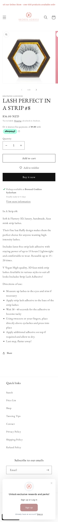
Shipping (17, 120)
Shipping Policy (14, 439)
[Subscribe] (48, 470)
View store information (18, 201)
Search (9, 392)
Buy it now (29, 177)
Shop (8, 408)
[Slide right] (36, 89)
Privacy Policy (13, 431)
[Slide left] (21, 89)
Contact (10, 423)
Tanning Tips (13, 416)
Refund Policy (13, 447)
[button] (4, 17)
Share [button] (9, 353)
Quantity (7, 138)
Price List (11, 400)
